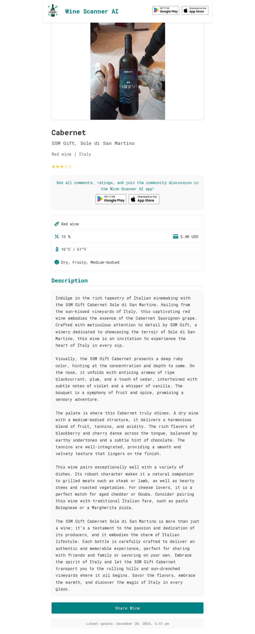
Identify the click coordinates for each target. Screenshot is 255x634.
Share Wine (127, 608)
